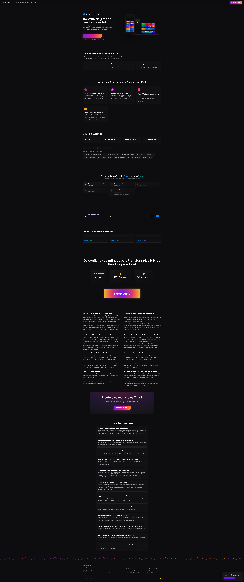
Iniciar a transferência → (92, 36)
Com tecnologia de (86, 574)
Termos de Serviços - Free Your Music (152, 570)
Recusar (238, 578)
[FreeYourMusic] (6, 2)
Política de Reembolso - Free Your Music (153, 568)
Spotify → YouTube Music (131, 568)
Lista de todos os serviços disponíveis (133, 572)
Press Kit (109, 572)
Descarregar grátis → (122, 407)
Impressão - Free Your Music (150, 572)
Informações (110, 567)
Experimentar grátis (236, 2)
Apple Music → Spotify (130, 570)
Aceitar (229, 578)
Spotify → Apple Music (130, 567)
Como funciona (22, 2)
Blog (28, 2)
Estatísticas (34, 2)
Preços (15, 2)
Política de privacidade (149, 567)
